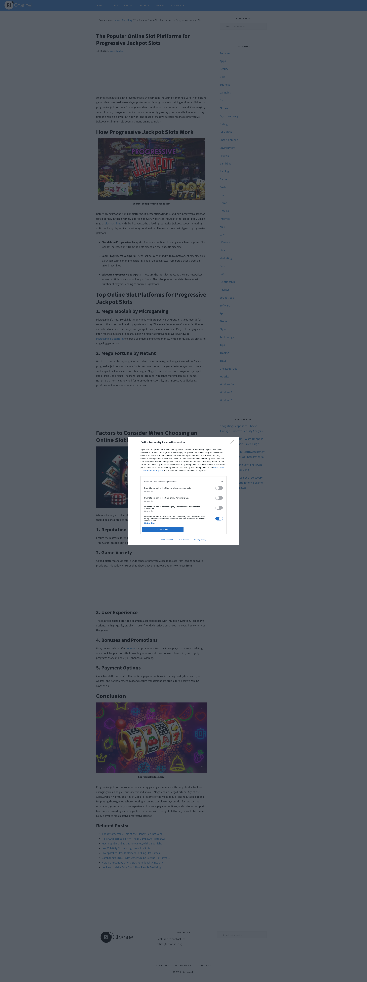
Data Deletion (167, 539)
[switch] (219, 488)
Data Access (183, 539)
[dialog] (183, 491)
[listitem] (183, 481)
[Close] (233, 442)
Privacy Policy (200, 539)
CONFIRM (163, 529)
